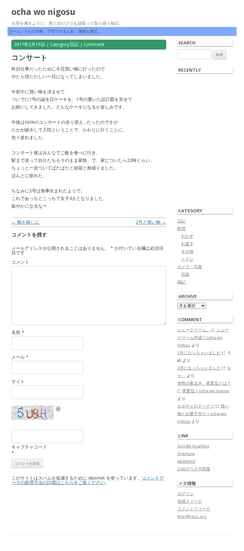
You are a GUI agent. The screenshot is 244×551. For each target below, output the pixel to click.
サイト (18, 381)
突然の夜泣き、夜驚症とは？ (204, 383)
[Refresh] (58, 410)
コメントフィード (193, 509)
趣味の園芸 (88, 31)
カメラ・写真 (189, 266)
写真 (185, 274)
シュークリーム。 (193, 330)
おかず (187, 236)
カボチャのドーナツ (195, 406)
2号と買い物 (151, 222)
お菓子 (187, 244)
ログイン (185, 493)
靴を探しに (25, 222)
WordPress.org (191, 516)
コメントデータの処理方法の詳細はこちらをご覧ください (87, 480)
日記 (74, 44)
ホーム (15, 31)
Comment (94, 44)
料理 (181, 228)
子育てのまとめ (60, 31)
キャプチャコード (29, 447)
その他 (187, 251)
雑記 (181, 282)
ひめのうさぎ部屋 (193, 469)
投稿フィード (189, 501)
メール (20, 357)
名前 (17, 332)
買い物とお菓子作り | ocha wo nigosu (203, 413)
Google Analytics (193, 446)
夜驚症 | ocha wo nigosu (205, 391)
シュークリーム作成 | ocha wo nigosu (203, 337)
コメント (20, 262)
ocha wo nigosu (43, 11)
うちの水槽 (33, 31)
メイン (187, 259)
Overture (186, 453)
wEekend (186, 461)
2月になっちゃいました (199, 352)
